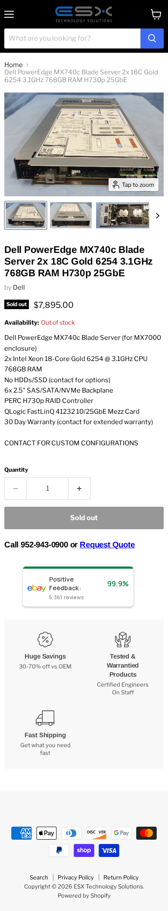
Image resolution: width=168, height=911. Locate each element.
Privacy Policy (76, 877)
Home (13, 65)
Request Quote (107, 544)
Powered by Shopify (84, 895)
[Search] (152, 38)
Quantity (16, 470)
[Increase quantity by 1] (79, 488)
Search (39, 877)
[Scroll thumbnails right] (156, 216)
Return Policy (121, 877)
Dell (19, 287)
